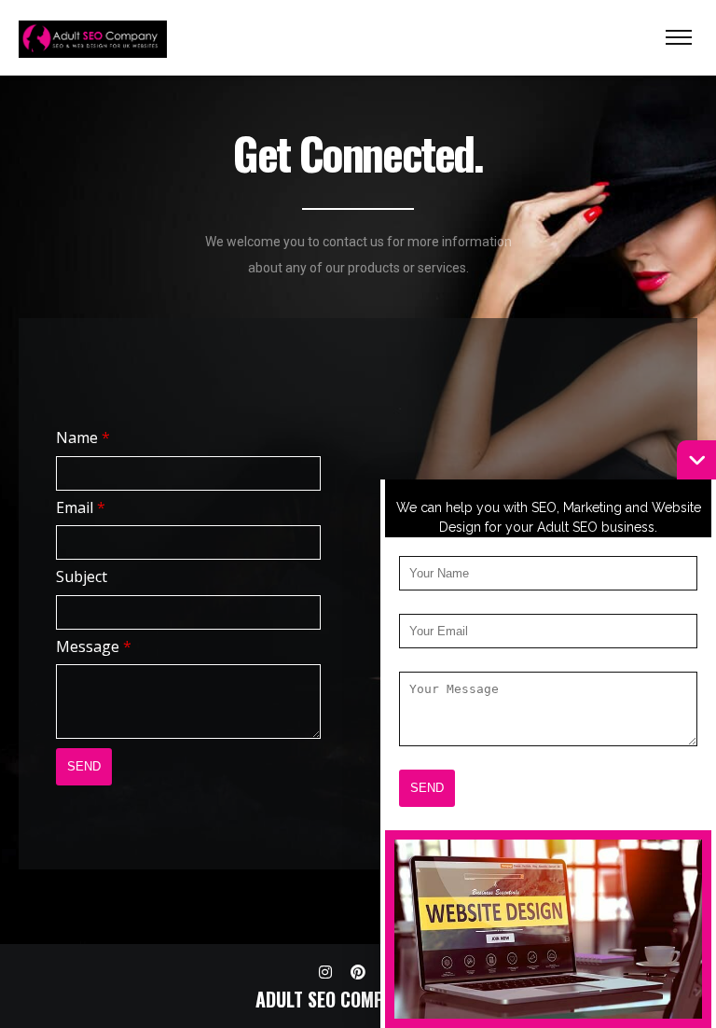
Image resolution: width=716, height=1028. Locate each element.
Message (93, 646)
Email (80, 507)
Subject (81, 576)
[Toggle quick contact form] (696, 459)
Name (83, 437)
